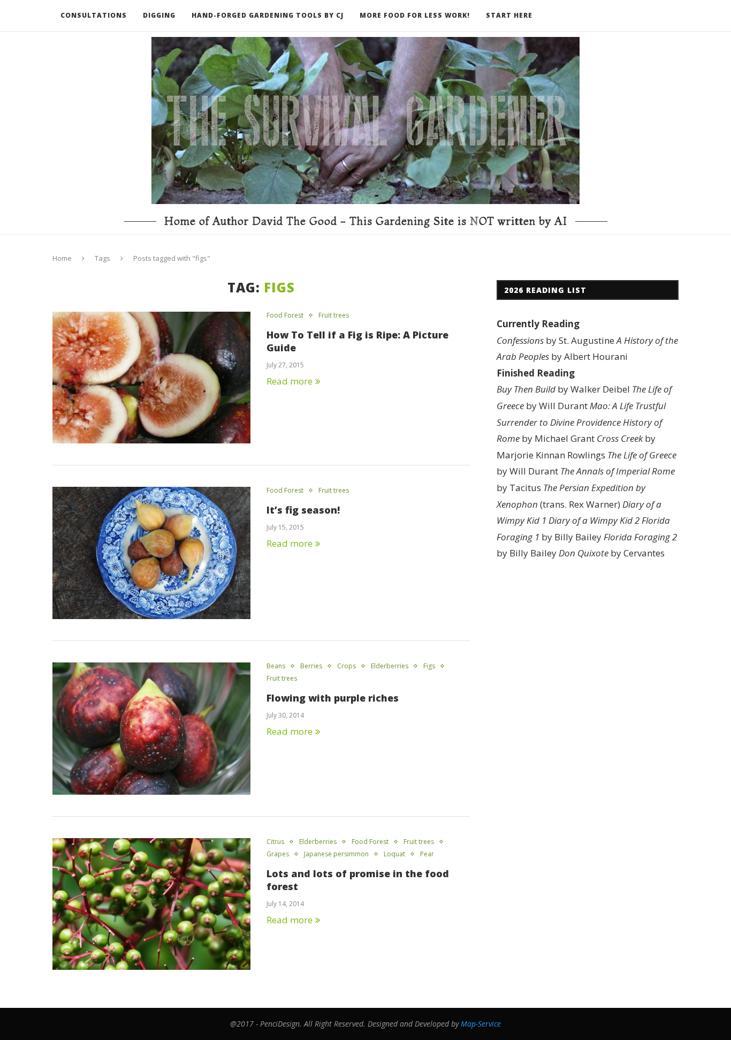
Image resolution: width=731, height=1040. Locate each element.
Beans (275, 666)
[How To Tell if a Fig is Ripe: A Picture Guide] (151, 378)
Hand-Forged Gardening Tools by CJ (268, 15)
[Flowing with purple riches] (151, 728)
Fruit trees (333, 315)
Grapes (277, 854)
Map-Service (481, 1024)
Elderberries (389, 666)
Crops (346, 666)
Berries (311, 666)
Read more (289, 381)
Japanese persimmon (336, 854)
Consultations (93, 15)
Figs (429, 666)
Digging (159, 15)
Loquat (394, 854)
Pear (427, 854)
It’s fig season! (303, 509)
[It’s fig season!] (151, 553)
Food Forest (284, 315)
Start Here (509, 15)
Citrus (275, 842)
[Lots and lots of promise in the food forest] (151, 904)
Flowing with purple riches (332, 697)
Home (62, 258)
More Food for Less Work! (415, 15)
